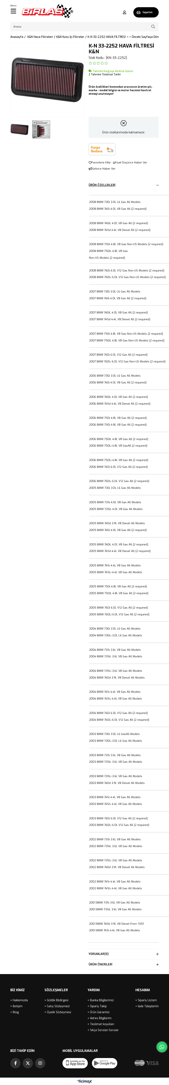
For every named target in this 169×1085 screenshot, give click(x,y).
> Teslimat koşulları (101, 1024)
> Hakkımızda (19, 1000)
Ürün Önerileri (100, 964)
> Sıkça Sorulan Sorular (103, 1030)
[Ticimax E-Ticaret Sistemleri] (84, 1082)
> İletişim (16, 1006)
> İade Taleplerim (147, 1006)
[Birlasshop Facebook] (15, 1063)
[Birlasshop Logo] (47, 11)
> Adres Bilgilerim (99, 1018)
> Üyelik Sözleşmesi (58, 1012)
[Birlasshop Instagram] (40, 1063)
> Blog (14, 1012)
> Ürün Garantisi (98, 1012)
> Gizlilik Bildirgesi (56, 1000)
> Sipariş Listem (146, 1000)
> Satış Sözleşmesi (57, 1006)
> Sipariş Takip (97, 1006)
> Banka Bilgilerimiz (101, 1000)
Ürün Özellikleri (102, 185)
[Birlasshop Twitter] (28, 1063)
